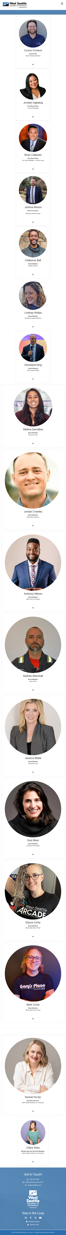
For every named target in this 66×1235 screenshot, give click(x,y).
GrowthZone (51, 1232)
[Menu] (62, 3)
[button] (33, 64)
